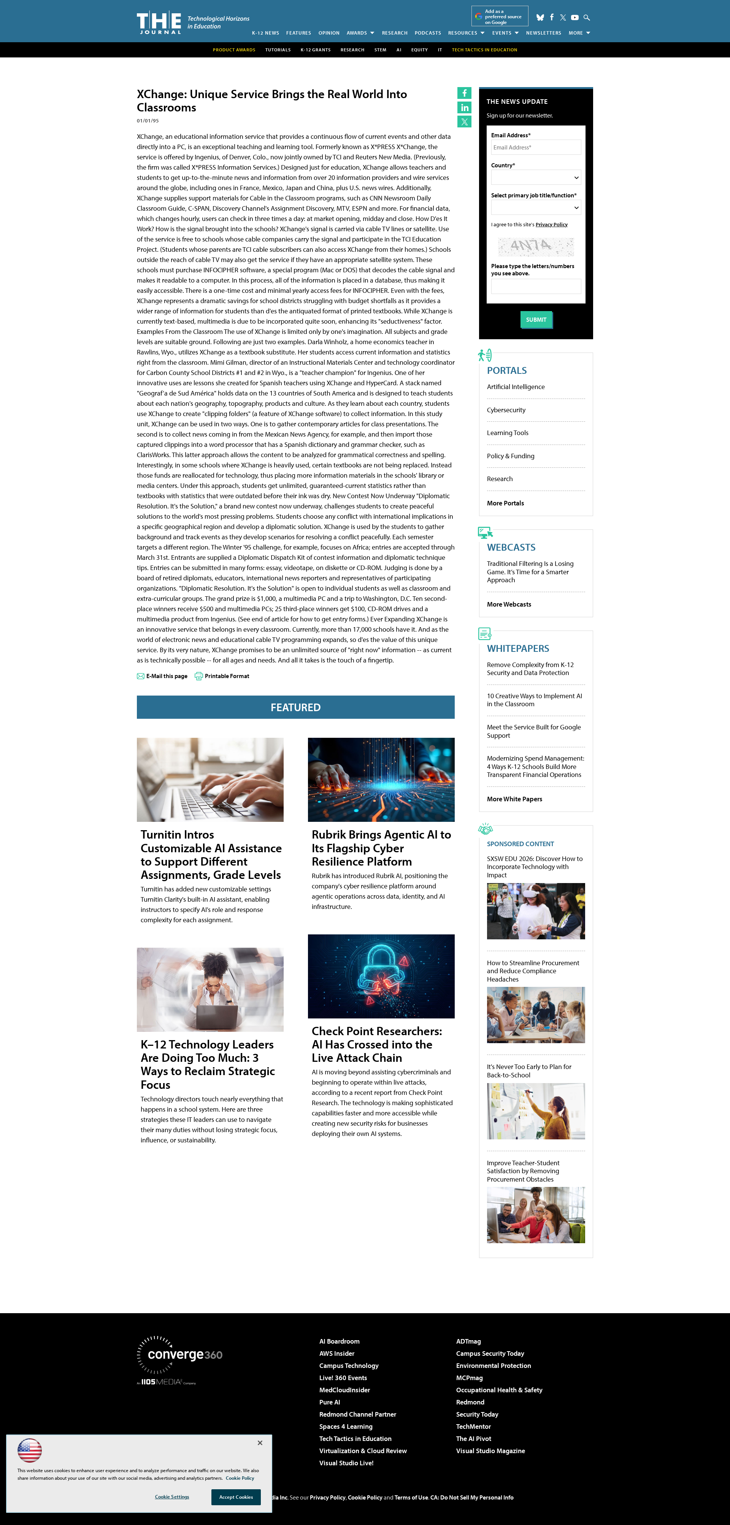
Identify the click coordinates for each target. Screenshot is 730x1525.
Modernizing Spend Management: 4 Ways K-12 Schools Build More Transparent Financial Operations (535, 766)
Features (298, 33)
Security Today (477, 1414)
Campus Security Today (490, 1353)
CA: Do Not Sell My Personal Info (472, 1497)
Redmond (470, 1402)
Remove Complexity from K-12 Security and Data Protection (530, 668)
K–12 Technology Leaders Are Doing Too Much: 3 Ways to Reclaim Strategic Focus (208, 1064)
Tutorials (278, 49)
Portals (507, 369)
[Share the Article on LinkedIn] (464, 107)
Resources (463, 33)
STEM (381, 49)
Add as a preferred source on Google (503, 16)
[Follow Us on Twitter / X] (563, 17)
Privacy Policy (552, 224)
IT (440, 49)
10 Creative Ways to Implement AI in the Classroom (534, 699)
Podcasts (428, 33)
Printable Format (227, 676)
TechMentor (473, 1426)
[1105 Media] (182, 1424)
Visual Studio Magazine (490, 1450)
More (576, 33)
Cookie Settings (172, 1496)
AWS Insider (336, 1353)
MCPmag (469, 1377)
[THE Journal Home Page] (193, 22)
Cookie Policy (365, 1497)
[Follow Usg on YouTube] (575, 17)
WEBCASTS (511, 546)
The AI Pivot (473, 1438)
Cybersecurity (506, 409)
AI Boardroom (339, 1341)
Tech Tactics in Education (355, 1438)
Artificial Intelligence (516, 386)
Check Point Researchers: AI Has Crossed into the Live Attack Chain (377, 1044)
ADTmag (468, 1341)
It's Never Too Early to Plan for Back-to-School (529, 1071)
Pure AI (329, 1402)
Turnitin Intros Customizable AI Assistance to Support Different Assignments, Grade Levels (211, 854)
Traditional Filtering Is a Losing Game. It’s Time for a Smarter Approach (530, 571)
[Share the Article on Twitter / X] (464, 121)
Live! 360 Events (343, 1377)
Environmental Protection (493, 1365)
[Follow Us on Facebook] (551, 17)
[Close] (260, 1442)
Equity (419, 49)
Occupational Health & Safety (499, 1389)
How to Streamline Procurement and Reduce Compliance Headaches (533, 971)
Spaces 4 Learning (346, 1426)
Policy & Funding (511, 455)
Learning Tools (507, 432)
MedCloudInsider (344, 1389)
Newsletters (544, 33)
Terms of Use (411, 1497)
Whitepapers (518, 647)
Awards (357, 33)
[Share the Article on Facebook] (464, 93)
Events (502, 33)
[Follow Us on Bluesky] (540, 17)
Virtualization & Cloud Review (363, 1450)
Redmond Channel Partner (357, 1414)
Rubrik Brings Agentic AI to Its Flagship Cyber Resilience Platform (381, 847)
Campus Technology (349, 1365)
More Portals (505, 503)
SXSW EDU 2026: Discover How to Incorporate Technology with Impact (535, 867)
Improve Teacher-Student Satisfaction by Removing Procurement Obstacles (523, 1171)
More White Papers (515, 798)
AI (399, 49)
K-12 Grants (316, 49)
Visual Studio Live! (346, 1462)
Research (395, 33)
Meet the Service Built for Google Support (534, 731)
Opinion (329, 33)
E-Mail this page (166, 676)
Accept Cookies (236, 1497)
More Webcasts (509, 604)
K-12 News (265, 33)
